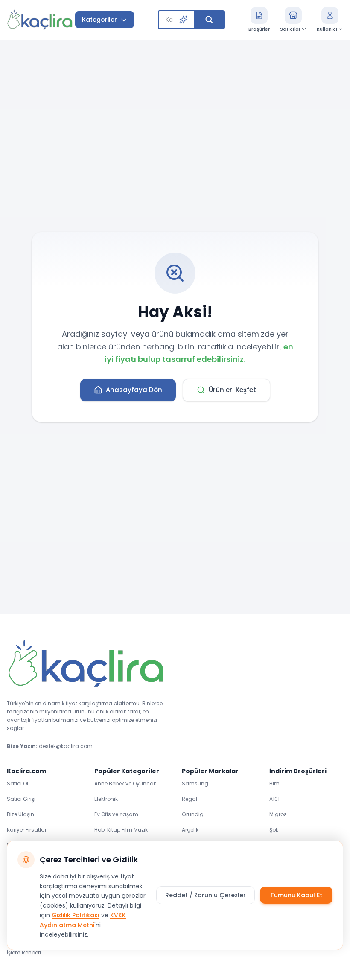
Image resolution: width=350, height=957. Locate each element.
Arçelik (190, 829)
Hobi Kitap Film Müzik (121, 829)
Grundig (193, 814)
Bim (274, 783)
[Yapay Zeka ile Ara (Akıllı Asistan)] (183, 19)
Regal (189, 799)
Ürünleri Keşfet (232, 389)
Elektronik (106, 799)
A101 (274, 799)
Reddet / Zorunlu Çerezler (205, 895)
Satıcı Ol (17, 783)
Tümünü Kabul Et (296, 895)
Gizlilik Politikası (75, 915)
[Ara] (209, 19)
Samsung (195, 783)
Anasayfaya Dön (134, 389)
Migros (278, 814)
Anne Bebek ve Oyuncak (125, 783)
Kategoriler (99, 19)
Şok (273, 829)
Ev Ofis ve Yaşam (116, 814)
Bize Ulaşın (20, 814)
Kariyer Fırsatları (27, 829)
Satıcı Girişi (21, 799)
